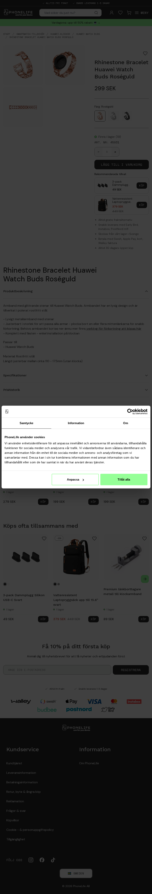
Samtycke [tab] (26, 423)
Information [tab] (76, 423)
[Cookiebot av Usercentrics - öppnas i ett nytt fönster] (130, 411)
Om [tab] (125, 423)
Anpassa (73, 479)
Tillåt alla (124, 479)
